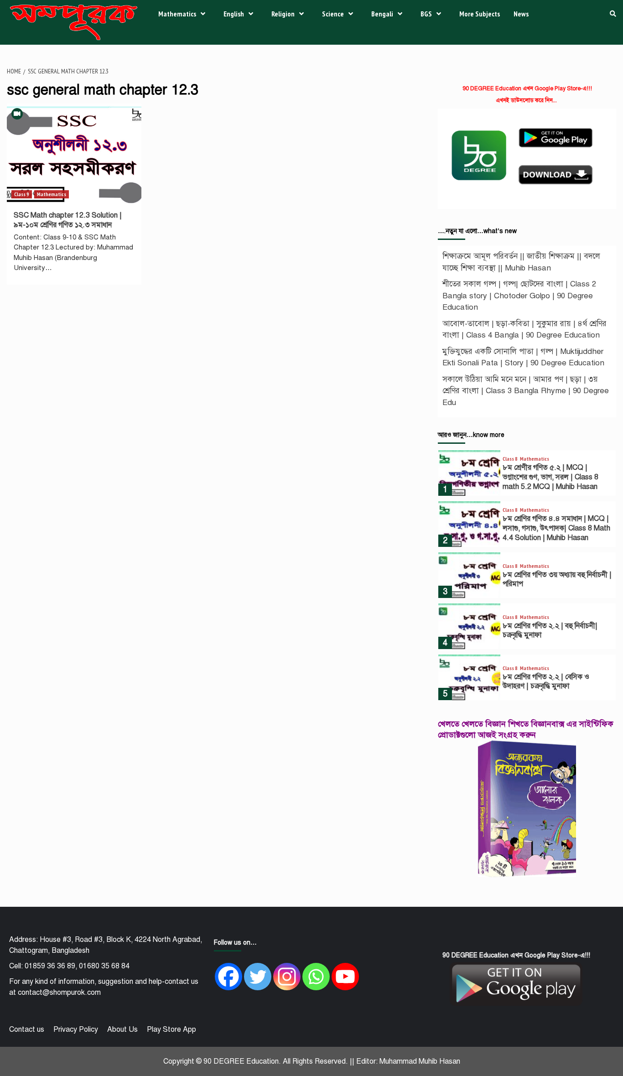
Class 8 (510, 459)
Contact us (26, 1029)
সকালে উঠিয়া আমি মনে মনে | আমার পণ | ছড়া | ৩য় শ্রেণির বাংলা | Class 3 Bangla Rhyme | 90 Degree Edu (525, 390)
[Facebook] (228, 976)
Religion (283, 13)
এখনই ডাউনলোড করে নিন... (526, 100)
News (521, 13)
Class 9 (21, 194)
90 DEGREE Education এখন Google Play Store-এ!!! (527, 88)
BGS (426, 13)
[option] (527, 475)
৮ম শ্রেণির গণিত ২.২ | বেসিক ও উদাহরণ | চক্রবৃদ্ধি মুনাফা (546, 681)
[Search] (612, 13)
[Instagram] (287, 976)
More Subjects (479, 13)
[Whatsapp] (316, 976)
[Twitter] (257, 976)
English (233, 13)
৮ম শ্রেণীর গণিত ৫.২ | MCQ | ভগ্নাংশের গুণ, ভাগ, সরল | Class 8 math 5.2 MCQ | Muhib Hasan (550, 477)
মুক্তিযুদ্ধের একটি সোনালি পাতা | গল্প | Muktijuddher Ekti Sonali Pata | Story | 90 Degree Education (523, 357)
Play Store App (171, 1029)
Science (333, 13)
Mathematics (177, 13)
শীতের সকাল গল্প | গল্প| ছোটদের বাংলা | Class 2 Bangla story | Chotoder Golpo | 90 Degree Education (519, 295)
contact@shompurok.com (59, 992)
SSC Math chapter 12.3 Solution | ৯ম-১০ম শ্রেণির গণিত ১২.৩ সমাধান (68, 220)
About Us (122, 1029)
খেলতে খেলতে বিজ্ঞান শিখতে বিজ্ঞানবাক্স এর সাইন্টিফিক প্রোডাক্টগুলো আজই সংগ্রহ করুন (525, 729)
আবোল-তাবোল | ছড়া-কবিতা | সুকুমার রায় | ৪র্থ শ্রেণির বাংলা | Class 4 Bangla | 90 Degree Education (524, 329)
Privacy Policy (75, 1029)
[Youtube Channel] (345, 976)
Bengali (382, 13)
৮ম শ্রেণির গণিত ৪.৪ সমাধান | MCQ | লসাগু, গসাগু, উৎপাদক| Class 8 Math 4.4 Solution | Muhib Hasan (556, 528)
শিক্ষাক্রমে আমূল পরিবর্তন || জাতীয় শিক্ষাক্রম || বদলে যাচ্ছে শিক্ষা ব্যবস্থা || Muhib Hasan (521, 262)
